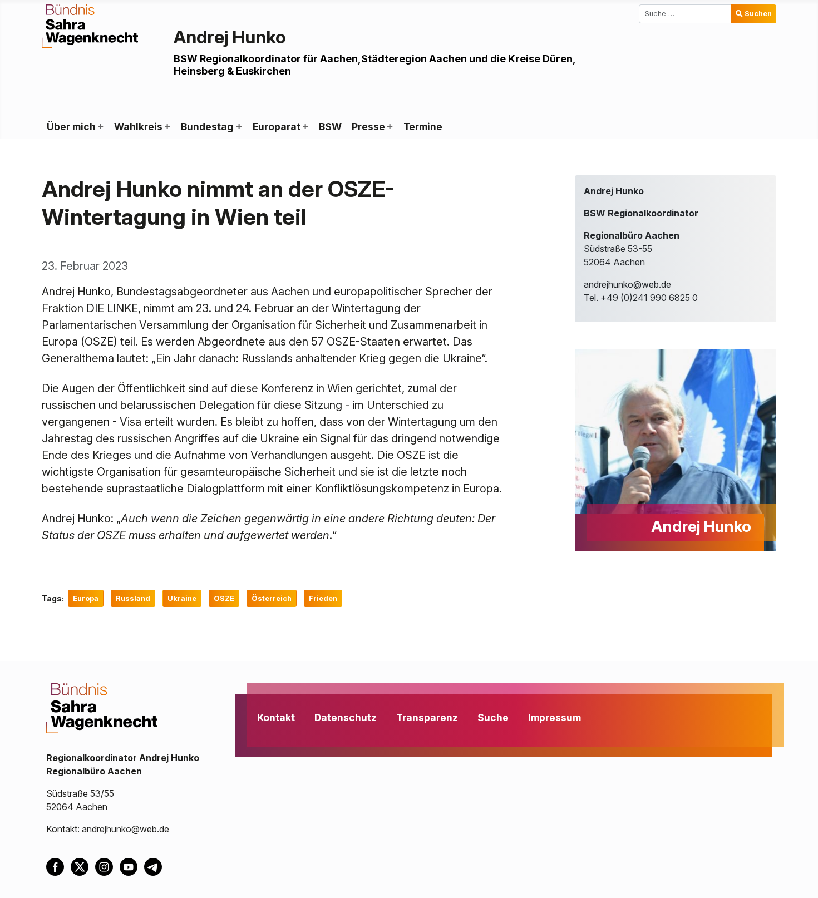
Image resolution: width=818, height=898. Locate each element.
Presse (368, 126)
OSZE (224, 598)
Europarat (276, 126)
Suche (493, 717)
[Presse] (389, 127)
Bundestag (207, 126)
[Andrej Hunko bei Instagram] (107, 866)
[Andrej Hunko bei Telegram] (155, 866)
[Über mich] (100, 127)
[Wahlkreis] (166, 127)
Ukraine (181, 598)
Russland (133, 598)
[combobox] (685, 13)
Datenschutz (345, 717)
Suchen (758, 13)
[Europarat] (304, 127)
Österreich (272, 598)
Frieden (323, 598)
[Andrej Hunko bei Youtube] (132, 866)
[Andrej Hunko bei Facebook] (58, 866)
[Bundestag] (238, 127)
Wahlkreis (138, 126)
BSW (330, 126)
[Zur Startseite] (90, 25)
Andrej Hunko (230, 37)
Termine (422, 126)
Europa (85, 598)
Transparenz (427, 717)
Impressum (554, 717)
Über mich (71, 126)
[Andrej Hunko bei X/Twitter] (83, 866)
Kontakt (276, 717)
